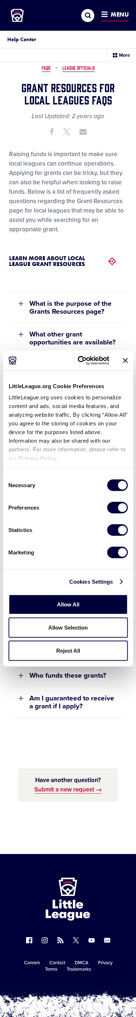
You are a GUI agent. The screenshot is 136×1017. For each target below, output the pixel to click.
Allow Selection (68, 627)
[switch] (117, 507)
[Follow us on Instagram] (45, 940)
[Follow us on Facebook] (29, 940)
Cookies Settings (91, 582)
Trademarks (79, 969)
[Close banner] (125, 360)
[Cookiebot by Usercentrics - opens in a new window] (81, 360)
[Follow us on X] (76, 940)
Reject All (68, 650)
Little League (93, 987)
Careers (32, 963)
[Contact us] (107, 940)
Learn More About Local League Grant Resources (47, 261)
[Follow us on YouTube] (91, 940)
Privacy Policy (37, 458)
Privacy (105, 963)
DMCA (81, 963)
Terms (51, 969)
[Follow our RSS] (60, 940)
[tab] (68, 307)
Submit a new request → (68, 789)
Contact (57, 963)
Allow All (68, 604)
